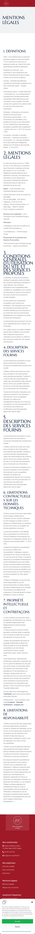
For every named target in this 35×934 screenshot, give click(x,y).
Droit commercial (8, 870)
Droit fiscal (6, 873)
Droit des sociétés (8, 866)
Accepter (17, 921)
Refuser (17, 927)
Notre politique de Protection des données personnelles (16, 931)
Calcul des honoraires (9, 898)
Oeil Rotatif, (8, 694)
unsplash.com (19, 705)
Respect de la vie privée (10, 887)
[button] (32, 902)
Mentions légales (8, 884)
